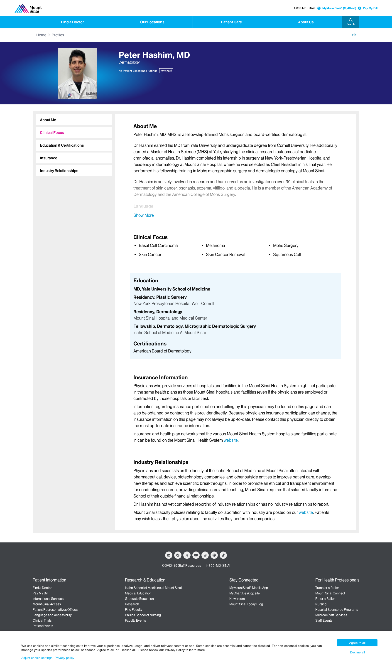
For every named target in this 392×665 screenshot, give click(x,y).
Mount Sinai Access (47, 604)
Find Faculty (133, 610)
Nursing (320, 604)
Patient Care (231, 22)
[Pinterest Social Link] (214, 555)
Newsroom (237, 599)
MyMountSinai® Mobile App (248, 588)
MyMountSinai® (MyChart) (339, 8)
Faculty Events (135, 620)
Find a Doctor (72, 22)
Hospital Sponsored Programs (336, 610)
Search (351, 24)
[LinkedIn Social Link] (168, 555)
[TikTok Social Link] (223, 555)
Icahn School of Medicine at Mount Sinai (153, 588)
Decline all (357, 652)
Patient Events (43, 626)
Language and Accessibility (52, 615)
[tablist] (72, 143)
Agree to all (357, 643)
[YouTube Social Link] (196, 555)
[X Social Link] (187, 555)
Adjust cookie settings (36, 658)
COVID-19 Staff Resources (181, 566)
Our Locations (152, 22)
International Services (48, 599)
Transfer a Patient (328, 588)
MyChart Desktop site (244, 593)
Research (132, 604)
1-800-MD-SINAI (304, 8)
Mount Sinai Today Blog (246, 604)
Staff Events (323, 620)
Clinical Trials (42, 620)
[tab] (74, 119)
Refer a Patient (325, 599)
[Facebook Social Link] (177, 555)
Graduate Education (139, 599)
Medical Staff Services (331, 615)
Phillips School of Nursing (143, 615)
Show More (143, 215)
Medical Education (138, 593)
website (231, 440)
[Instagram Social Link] (205, 555)
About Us (306, 22)
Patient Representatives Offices (55, 610)
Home (41, 35)
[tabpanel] (235, 170)
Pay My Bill (370, 8)
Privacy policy (64, 658)
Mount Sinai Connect (330, 593)
